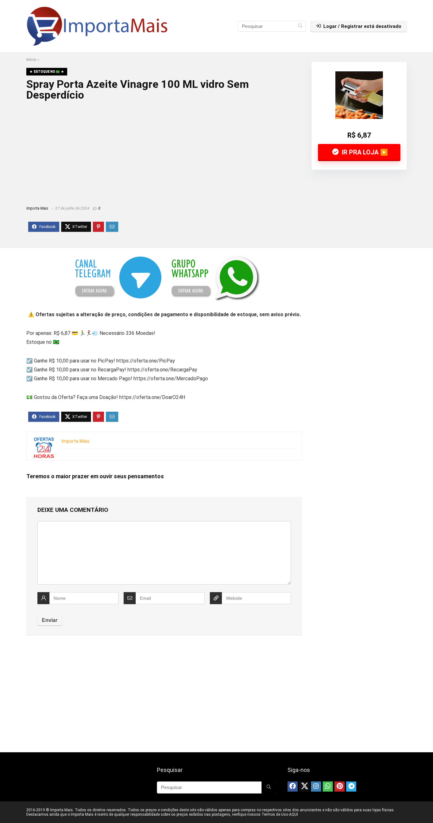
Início (31, 59)
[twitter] (304, 786)
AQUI (293, 814)
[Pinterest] (339, 786)
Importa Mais (37, 208)
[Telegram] (351, 786)
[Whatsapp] (328, 786)
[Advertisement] (164, 151)
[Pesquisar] (300, 26)
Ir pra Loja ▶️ (364, 152)
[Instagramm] (316, 786)
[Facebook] (293, 786)
